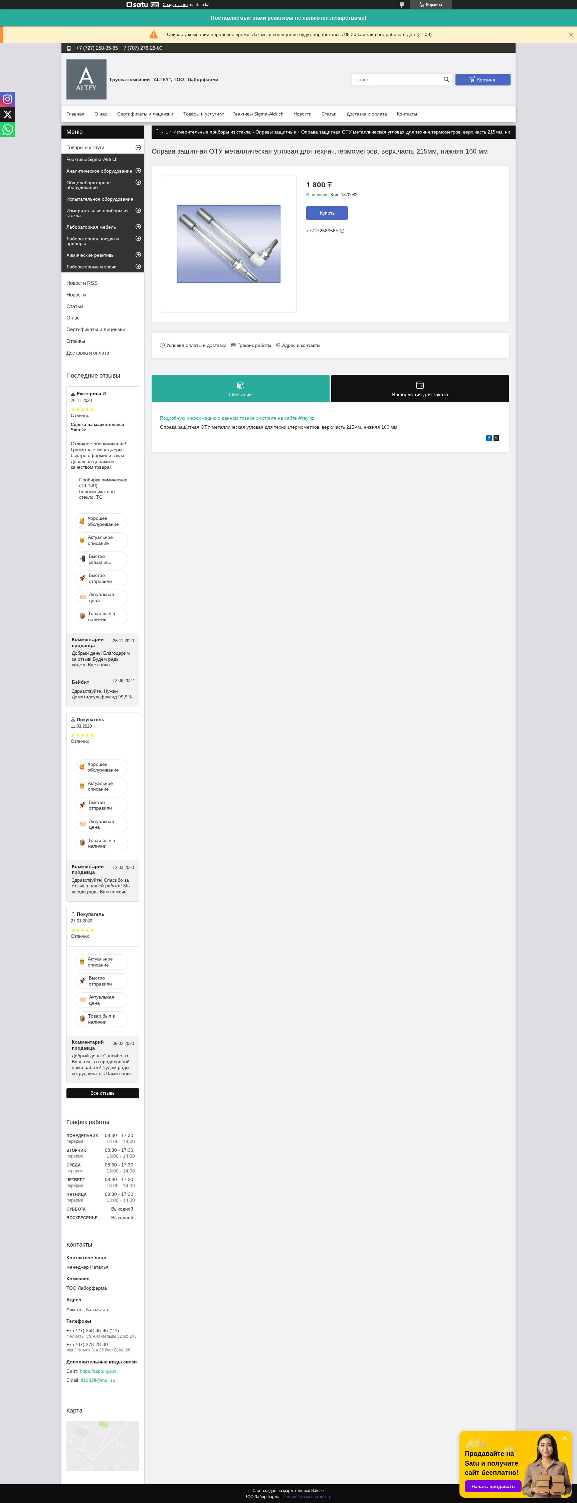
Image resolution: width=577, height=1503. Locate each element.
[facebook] (489, 439)
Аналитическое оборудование (99, 171)
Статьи (329, 114)
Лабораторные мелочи (91, 266)
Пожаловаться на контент (307, 1496)
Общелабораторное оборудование (88, 185)
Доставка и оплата (367, 114)
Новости (303, 114)
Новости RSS (82, 283)
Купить (327, 213)
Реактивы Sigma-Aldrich (257, 114)
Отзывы (75, 341)
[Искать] (446, 79)
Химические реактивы (90, 255)
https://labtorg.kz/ (98, 1371)
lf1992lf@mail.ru (98, 1380)
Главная (75, 114)
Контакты (407, 114)
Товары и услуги (201, 114)
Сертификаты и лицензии (145, 114)
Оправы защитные (275, 132)
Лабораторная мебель (91, 227)
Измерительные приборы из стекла (212, 132)
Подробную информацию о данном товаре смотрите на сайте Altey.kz (237, 418)
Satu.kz (318, 1490)
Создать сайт (175, 4)
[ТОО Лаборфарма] (86, 79)
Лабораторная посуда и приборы (92, 241)
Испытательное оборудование (99, 199)
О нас (100, 114)
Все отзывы (103, 1093)
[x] (496, 439)
